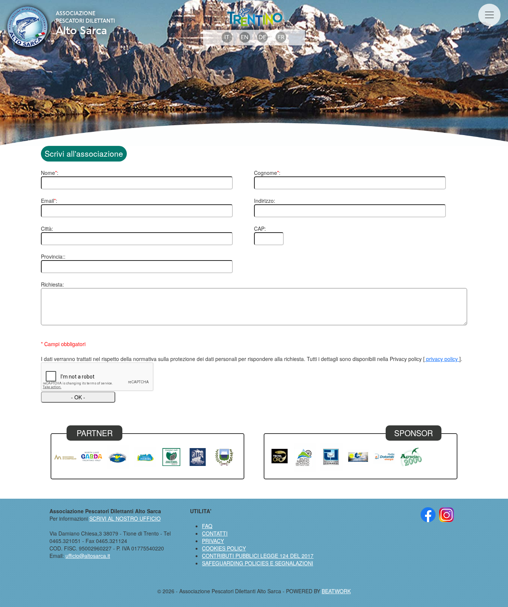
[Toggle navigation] (489, 15)
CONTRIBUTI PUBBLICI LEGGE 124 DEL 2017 (258, 555)
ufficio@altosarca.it (87, 555)
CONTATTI (215, 533)
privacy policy (442, 358)
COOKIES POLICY (224, 548)
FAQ (207, 526)
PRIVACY (213, 540)
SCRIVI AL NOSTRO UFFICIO (125, 518)
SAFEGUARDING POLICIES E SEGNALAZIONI (257, 563)
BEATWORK (336, 591)
